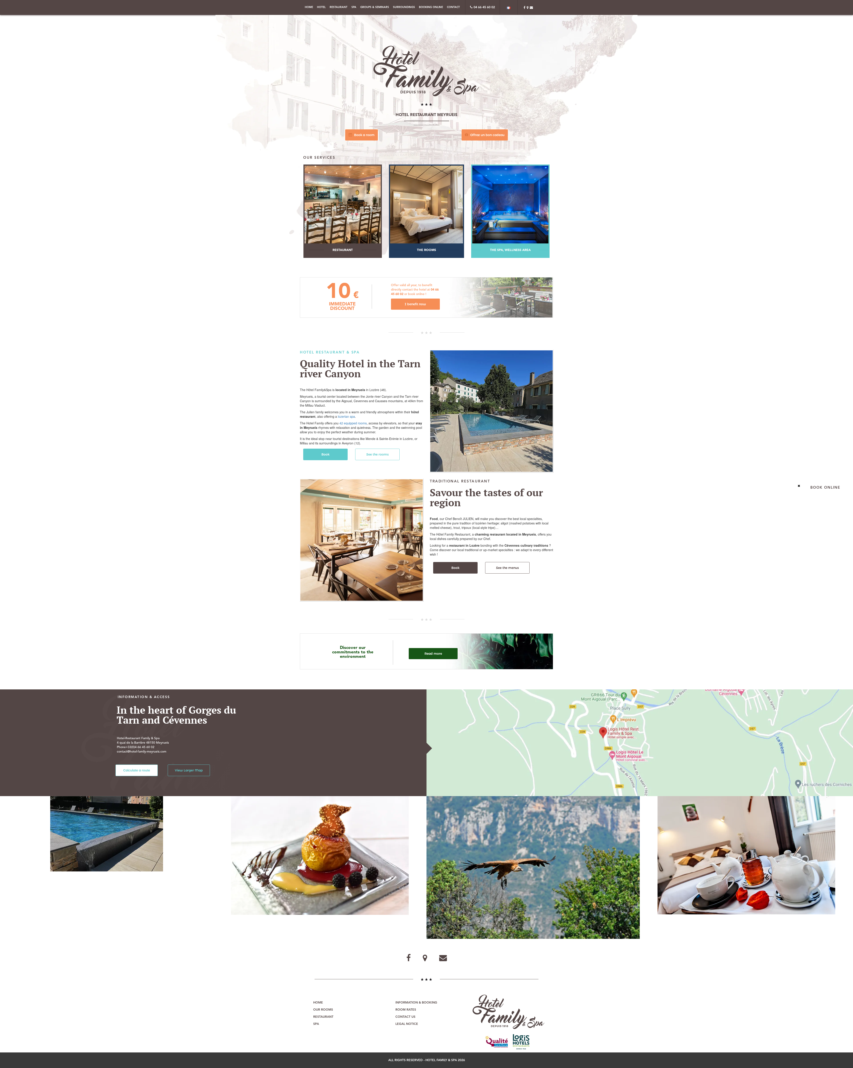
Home (309, 7)
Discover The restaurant (344, 211)
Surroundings (404, 7)
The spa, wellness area (511, 250)
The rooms (427, 250)
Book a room (364, 135)
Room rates (405, 1009)
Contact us (405, 1016)
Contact (453, 7)
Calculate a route (136, 770)
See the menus (507, 568)
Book (325, 454)
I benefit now (415, 304)
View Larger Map (189, 770)
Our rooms (323, 1009)
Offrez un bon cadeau (486, 135)
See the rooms (377, 454)
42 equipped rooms (353, 423)
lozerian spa (346, 416)
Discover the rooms (426, 211)
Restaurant (338, 7)
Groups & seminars (374, 7)
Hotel (321, 7)
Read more (433, 654)
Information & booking (416, 1002)
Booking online (431, 7)
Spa (353, 7)
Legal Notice (406, 1024)
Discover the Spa (509, 211)
